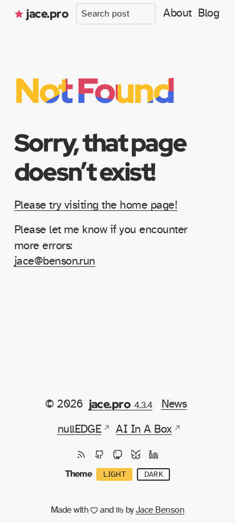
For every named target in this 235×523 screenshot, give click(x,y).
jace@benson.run (54, 261)
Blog (208, 13)
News (174, 404)
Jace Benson (160, 509)
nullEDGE (80, 429)
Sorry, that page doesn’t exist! (100, 157)
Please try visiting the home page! (95, 205)
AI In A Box (143, 429)
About (177, 13)
